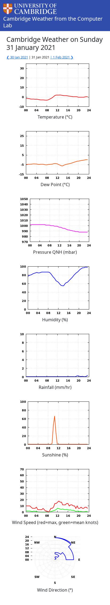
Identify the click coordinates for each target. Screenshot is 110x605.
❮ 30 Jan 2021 (17, 57)
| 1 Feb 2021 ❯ (61, 57)
